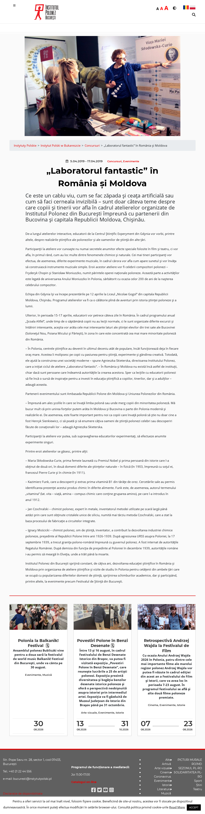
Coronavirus (162, 776)
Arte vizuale (89, 712)
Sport (198, 781)
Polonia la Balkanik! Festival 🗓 (38, 643)
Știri (199, 785)
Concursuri (114, 161)
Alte (168, 760)
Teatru (197, 789)
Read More (177, 807)
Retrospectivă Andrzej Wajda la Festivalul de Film (166, 645)
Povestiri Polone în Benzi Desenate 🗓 (102, 643)
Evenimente (131, 161)
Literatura (164, 789)
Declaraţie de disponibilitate (22, 793)
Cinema (153, 705)
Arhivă (166, 764)
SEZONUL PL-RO (190, 768)
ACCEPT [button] (193, 807)
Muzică (47, 674)
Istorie (120, 712)
